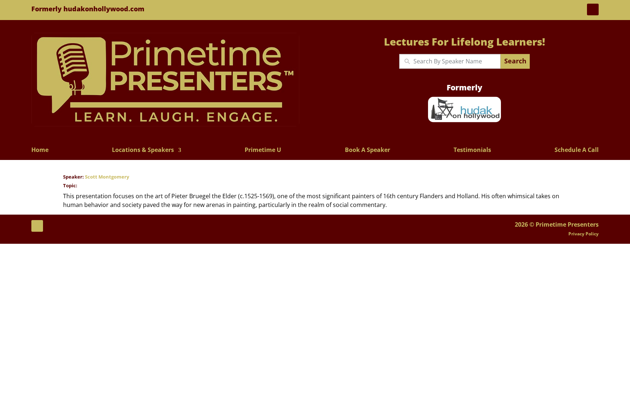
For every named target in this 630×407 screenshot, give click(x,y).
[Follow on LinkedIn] (593, 9)
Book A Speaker (367, 150)
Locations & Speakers (143, 150)
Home (39, 150)
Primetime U (263, 150)
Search (515, 61)
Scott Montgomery (107, 176)
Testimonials (472, 150)
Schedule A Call (577, 150)
